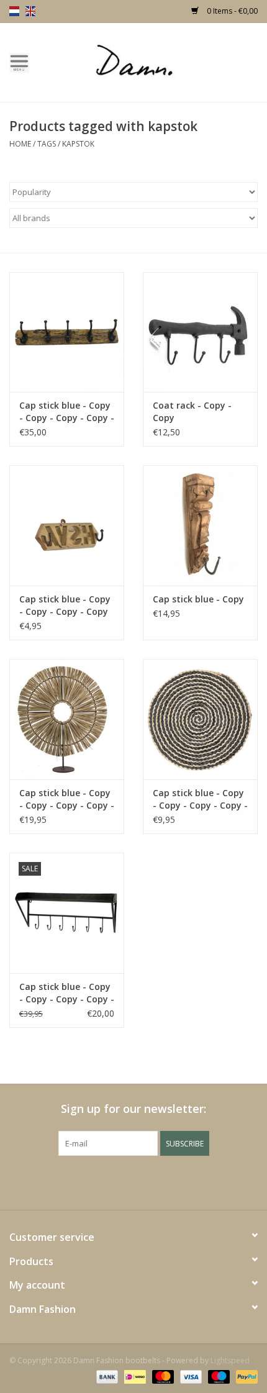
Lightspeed (230, 1360)
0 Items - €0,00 (231, 11)
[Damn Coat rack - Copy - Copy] (200, 332)
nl (14, 11)
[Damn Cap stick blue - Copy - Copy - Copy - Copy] (66, 525)
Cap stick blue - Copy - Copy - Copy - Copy (65, 605)
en (30, 11)
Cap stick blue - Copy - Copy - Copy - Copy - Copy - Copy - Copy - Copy (66, 799)
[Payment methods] (106, 1376)
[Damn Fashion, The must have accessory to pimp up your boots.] (152, 61)
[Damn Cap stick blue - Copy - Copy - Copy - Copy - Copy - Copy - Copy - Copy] (66, 719)
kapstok (78, 143)
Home (20, 143)
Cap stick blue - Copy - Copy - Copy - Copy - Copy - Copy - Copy (66, 411)
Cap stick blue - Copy (198, 599)
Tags (46, 143)
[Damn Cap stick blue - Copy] (200, 525)
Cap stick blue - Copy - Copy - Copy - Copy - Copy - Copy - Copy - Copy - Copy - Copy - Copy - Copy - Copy (200, 799)
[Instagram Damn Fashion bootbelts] (167, 1181)
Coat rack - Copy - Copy (192, 411)
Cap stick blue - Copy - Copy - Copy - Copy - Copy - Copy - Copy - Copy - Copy (66, 993)
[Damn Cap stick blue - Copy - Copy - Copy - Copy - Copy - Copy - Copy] (66, 332)
